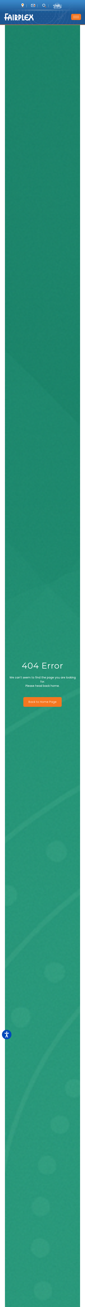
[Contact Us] (33, 5)
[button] (44, 6)
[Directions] (23, 5)
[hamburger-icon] (76, 17)
